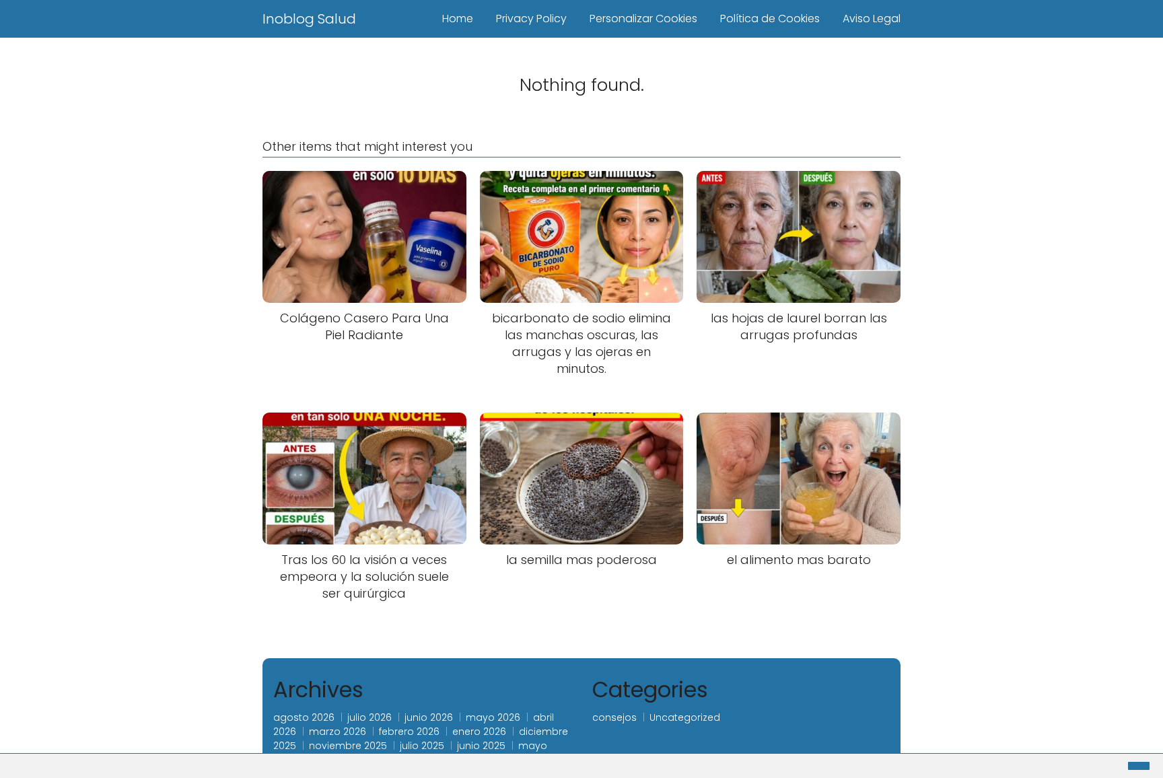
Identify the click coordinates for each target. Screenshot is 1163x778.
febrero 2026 (409, 731)
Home (457, 18)
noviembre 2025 (348, 745)
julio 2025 (422, 745)
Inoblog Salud (309, 18)
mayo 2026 (493, 717)
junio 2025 (481, 745)
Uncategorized (684, 717)
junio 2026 (428, 717)
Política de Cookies (770, 18)
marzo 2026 (337, 731)
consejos (614, 717)
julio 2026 (369, 717)
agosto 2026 (303, 717)
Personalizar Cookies (643, 18)
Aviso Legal (872, 18)
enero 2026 (479, 731)
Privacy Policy (531, 18)
